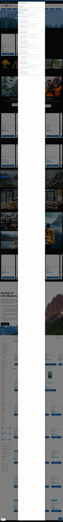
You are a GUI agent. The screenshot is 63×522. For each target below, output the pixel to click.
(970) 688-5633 (22, 42)
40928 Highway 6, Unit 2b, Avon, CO (25, 40)
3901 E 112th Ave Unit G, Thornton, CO (26, 19)
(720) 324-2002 (22, 20)
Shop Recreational (31, 23)
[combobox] (30, 8)
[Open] (43, 8)
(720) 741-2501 (22, 31)
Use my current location (24, 10)
